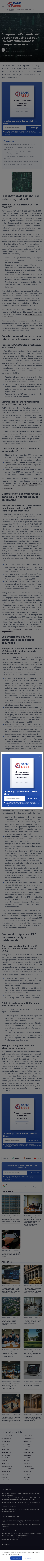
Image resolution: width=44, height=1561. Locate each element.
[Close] (39, 756)
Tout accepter (16, 1558)
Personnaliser (29, 1558)
